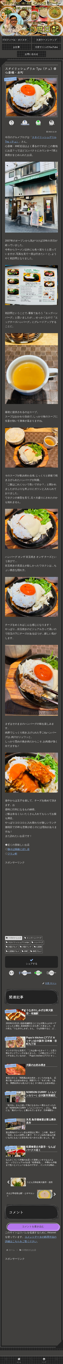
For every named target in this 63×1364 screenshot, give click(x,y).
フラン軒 (12, 853)
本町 (26, 951)
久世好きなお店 (14, 938)
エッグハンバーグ (34, 938)
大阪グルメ (12, 947)
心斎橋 (39, 947)
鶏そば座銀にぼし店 (18, 849)
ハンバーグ (38, 942)
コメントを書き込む (33, 1226)
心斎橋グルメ (13, 951)
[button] (51, 123)
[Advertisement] (31, 896)
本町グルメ (37, 951)
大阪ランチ (26, 947)
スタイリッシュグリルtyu (18, 942)
